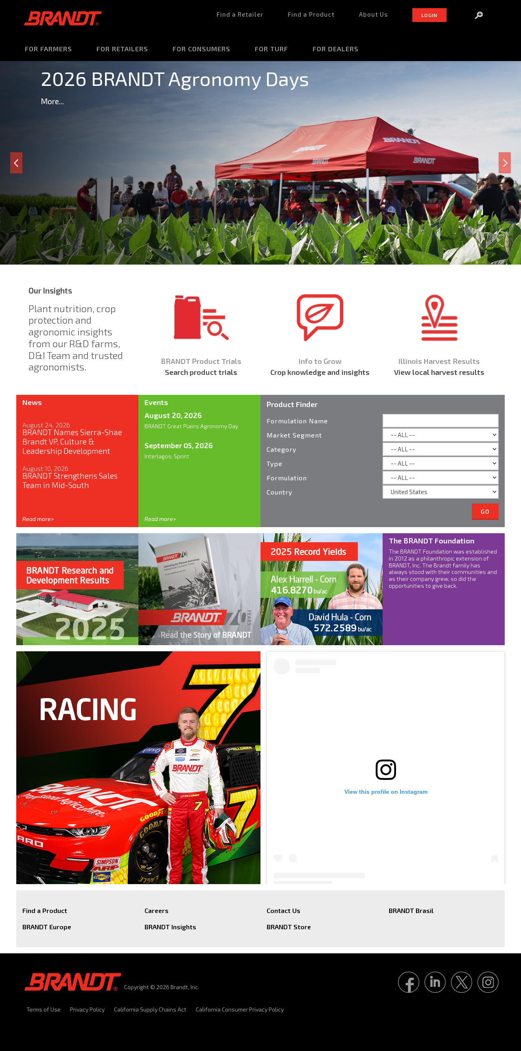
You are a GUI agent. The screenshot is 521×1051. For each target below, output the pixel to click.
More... (52, 101)
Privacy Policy (87, 1009)
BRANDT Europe (46, 927)
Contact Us (283, 910)
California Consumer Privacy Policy (240, 1009)
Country (279, 492)
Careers (156, 910)
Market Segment (294, 435)
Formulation (287, 478)
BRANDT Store (289, 927)
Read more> (38, 518)
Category (281, 449)
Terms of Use (43, 1009)
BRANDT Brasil (411, 910)
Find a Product (44, 910)
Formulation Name (297, 421)
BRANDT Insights (170, 927)
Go (485, 511)
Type (274, 463)
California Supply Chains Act (150, 1009)
